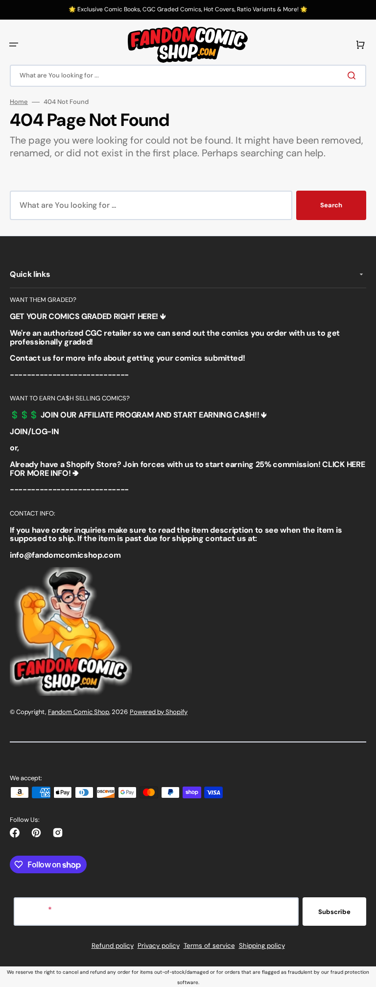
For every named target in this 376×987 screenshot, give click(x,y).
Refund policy (113, 945)
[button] (13, 44)
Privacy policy (159, 945)
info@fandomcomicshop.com (65, 555)
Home (19, 102)
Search (331, 205)
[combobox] (188, 76)
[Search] (353, 75)
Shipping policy (262, 945)
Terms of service (209, 945)
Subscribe (334, 912)
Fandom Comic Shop (78, 712)
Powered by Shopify (159, 712)
